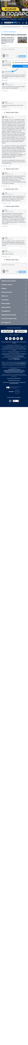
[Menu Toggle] (1, 23)
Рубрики (3, 288)
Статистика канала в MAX (9, 318)
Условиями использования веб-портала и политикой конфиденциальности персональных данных (14, 372)
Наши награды (5, 303)
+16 (21, 165)
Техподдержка (5, 311)
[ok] (14, 338)
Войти (7, 56)
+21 (21, 256)
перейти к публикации (10, 31)
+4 (21, 80)
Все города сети (6, 322)
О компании (4, 299)
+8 (21, 226)
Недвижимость (5, 19)
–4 (25, 256)
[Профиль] (26, 23)
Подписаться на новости (8, 281)
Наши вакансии (5, 307)
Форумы (25, 19)
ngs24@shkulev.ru (20, 356)
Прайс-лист (4, 296)
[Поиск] (19, 23)
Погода (20, 19)
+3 (21, 203)
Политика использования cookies (14, 378)
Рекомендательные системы (14, 380)
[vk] (10, 338)
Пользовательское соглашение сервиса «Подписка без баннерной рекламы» (14, 383)
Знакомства (13, 19)
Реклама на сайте (6, 292)
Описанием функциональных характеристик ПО (14, 370)
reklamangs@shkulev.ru (21, 363)
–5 (25, 109)
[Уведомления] (23, 23)
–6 (25, 203)
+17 (21, 248)
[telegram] (6, 338)
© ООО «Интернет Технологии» (14, 397)
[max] (17, 338)
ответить (5, 68)
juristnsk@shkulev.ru (16, 358)
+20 (21, 186)
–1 (25, 226)
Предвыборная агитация (8, 315)
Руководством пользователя (14, 369)
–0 (25, 80)
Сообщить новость (7, 284)
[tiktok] (21, 338)
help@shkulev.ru (17, 359)
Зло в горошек (8, 71)
